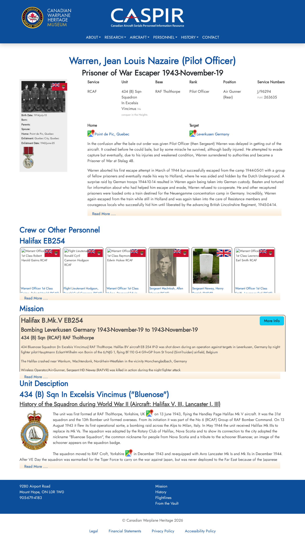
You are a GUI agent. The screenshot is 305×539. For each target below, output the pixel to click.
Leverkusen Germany (213, 134)
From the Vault (166, 503)
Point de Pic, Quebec (112, 134)
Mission (161, 486)
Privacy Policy (163, 531)
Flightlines (163, 497)
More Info (272, 320)
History (188, 37)
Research (114, 37)
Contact (210, 37)
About (92, 37)
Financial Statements (125, 531)
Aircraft (138, 37)
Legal (93, 531)
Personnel (163, 37)
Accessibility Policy (200, 531)
